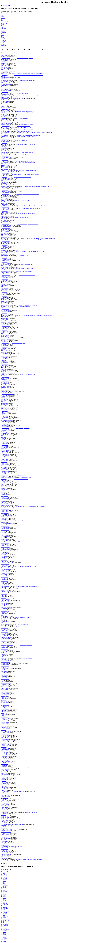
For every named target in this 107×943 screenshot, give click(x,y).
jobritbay (3, 612)
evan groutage (5, 424)
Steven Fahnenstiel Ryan (7, 123)
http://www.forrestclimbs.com (23, 126)
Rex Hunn (3, 828)
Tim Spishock (4, 858)
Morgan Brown (5, 626)
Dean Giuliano (5, 405)
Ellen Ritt (4, 170)
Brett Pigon (4, 494)
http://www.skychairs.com (26, 645)
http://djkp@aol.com (16, 187)
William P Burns (5, 552)
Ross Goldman (5, 418)
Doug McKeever (5, 586)
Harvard (2, 29)
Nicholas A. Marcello (6, 591)
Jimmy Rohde (4, 642)
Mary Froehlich (5, 354)
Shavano (3, 44)
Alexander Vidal (6, 446)
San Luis (5, 913)
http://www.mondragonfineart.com (27, 80)
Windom (5, 928)
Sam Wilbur (4, 369)
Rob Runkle (5, 205)
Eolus (4, 936)
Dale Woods (5, 248)
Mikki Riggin (5, 434)
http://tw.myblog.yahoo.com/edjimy (24, 271)
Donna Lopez (4, 628)
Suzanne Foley (5, 421)
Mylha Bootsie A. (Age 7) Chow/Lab (10, 829)
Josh (2, 534)
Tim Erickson (5, 318)
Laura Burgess (5, 384)
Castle (4, 915)
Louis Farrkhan (5, 156)
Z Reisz (4, 437)
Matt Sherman (5, 60)
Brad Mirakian (4, 846)
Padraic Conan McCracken (8, 394)
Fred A (3, 826)
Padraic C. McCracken (6, 607)
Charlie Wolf (4, 777)
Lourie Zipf (4, 771)
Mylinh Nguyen (5, 548)
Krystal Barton (4, 511)
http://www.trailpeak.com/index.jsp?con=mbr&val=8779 (29, 859)
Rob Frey (3, 514)
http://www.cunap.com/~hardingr (22, 200)
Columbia (5, 903)
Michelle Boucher (6, 417)
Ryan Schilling (5, 131)
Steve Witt (3, 710)
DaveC (3, 153)
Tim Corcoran (4, 802)
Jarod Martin (5, 247)
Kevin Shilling (5, 167)
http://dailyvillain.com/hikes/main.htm (26, 213)
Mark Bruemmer (5, 617)
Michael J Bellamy (6, 165)
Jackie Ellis (4, 624)
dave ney (4, 69)
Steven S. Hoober (5, 787)
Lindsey (2, 36)
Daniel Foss (4, 357)
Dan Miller (4, 344)
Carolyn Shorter (5, 702)
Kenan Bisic (5, 276)
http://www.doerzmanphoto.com (25, 456)
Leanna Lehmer (5, 569)
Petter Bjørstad (5, 96)
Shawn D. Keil (5, 324)
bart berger (4, 67)
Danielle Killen (4, 800)
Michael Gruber (5, 527)
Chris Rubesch (4, 574)
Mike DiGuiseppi (5, 736)
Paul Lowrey (5, 211)
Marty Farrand (5, 191)
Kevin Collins (4, 764)
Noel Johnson (4, 519)
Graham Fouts (4, 647)
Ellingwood (3, 25)
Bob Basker (4, 639)
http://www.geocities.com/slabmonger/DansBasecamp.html (25, 174)
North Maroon (4, 39)
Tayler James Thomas (6, 568)
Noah (3, 217)
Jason (2, 520)
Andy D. (4, 352)
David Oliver (5, 169)
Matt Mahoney (5, 154)
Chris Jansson (4, 649)
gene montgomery (5, 643)
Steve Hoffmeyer (6, 71)
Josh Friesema (5, 162)
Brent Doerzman (5, 456)
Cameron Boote (5, 754)
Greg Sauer (4, 788)
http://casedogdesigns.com (19, 475)
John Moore (4, 706)
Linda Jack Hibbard (6, 819)
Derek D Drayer (5, 611)
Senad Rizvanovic (6, 288)
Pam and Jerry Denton (6, 637)
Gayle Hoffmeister (6, 293)
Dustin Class (5, 366)
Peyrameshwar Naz (5, 578)
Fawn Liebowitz (5, 794)
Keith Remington (6, 371)
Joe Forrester (5, 314)
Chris (3, 215)
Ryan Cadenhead (5, 455)
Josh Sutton (4, 726)
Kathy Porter (4, 673)
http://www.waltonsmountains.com (18, 458)
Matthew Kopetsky (5, 571)
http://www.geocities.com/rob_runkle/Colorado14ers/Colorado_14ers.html (33, 205)
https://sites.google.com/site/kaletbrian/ (25, 111)
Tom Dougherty (5, 748)
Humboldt (3, 31)
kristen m (4, 388)
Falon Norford (4, 821)
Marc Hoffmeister (6, 326)
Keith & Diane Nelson (6, 510)
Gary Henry (4, 416)
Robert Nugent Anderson (7, 645)
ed (2, 86)
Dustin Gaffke (5, 305)
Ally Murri (4, 412)
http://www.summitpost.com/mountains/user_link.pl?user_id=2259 (23, 170)
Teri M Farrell (5, 364)
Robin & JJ (4, 449)
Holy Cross (5, 908)
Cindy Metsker (4, 689)
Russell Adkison (6, 275)
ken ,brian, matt (5, 811)
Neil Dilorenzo (5, 381)
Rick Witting (5, 88)
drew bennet (4, 724)
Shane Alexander (5, 769)
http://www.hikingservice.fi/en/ (20, 541)
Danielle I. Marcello (6, 683)
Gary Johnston (5, 333)
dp (2, 286)
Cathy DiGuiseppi (5, 817)
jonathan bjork (4, 654)
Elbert (4, 873)
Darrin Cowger (4, 545)
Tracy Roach (5, 239)
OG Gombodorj (5, 452)
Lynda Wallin (5, 345)
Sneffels (4, 909)
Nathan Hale (4, 486)
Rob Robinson (5, 398)
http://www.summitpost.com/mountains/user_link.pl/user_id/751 (28, 75)
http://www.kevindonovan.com (26, 124)
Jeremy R (3, 522)
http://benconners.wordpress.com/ (24, 113)
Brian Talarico (4, 630)
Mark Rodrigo (5, 97)
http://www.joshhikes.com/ (11, 534)
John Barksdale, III (6, 171)
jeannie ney (4, 676)
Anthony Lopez (5, 451)
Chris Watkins (4, 841)
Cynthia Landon (5, 666)
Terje (2, 680)
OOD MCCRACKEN (6, 854)
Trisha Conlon (5, 137)
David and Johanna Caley (8, 226)
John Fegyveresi (6, 58)
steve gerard (4, 411)
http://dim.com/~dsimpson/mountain (22, 177)
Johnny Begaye (5, 173)
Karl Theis (4, 145)
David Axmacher (5, 679)
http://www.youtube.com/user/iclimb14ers (26, 130)
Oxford (4, 898)
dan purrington (5, 309)
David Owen (4, 565)
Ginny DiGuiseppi (5, 688)
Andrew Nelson (5, 663)
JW (2, 458)
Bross (2, 20)
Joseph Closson (5, 634)
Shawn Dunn (4, 851)
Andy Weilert (5, 160)
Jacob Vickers (4, 581)
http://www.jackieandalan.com (22, 624)
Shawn (3, 501)
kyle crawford (5, 400)
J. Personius (4, 467)
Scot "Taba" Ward (5, 635)
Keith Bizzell (4, 765)
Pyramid (4, 934)
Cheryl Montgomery (6, 830)
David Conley (4, 544)
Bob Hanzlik (4, 633)
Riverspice (4, 375)
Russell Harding (5, 200)
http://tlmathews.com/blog (26, 127)
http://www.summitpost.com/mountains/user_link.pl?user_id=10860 (27, 73)
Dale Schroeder (5, 509)
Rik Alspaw (4, 488)
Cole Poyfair (5, 395)
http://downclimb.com (23, 290)
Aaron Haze (5, 361)
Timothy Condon (5, 551)
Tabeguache (3, 45)
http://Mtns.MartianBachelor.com (25, 264)
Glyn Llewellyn (5, 229)
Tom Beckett (5, 92)
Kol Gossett (4, 303)
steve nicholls (5, 282)
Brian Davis (4, 468)
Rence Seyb (5, 331)
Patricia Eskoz (5, 82)
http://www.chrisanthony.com (18, 343)
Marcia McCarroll (6, 107)
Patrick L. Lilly (5, 93)
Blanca (2, 19)
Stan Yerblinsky (5, 472)
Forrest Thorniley (6, 126)
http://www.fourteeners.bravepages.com (28, 305)
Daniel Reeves (4, 651)
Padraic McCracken (6, 260)
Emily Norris (4, 539)
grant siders (4, 73)
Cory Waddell (4, 807)
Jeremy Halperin (5, 834)
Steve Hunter (5, 255)
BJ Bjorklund (5, 238)
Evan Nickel (4, 658)
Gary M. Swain (5, 838)
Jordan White (5, 149)
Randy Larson (4, 770)
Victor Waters (4, 583)
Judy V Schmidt (5, 543)
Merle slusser (4, 652)
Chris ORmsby (5, 320)
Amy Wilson (4, 473)
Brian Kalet (4, 111)
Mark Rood (4, 262)
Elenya (3, 284)
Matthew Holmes (5, 599)
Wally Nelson (4, 714)
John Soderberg (5, 207)
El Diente (4, 939)
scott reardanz (5, 103)
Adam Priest (4, 560)
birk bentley (4, 694)
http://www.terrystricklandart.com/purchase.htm (18, 520)
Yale (2, 46)
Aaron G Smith (4, 500)
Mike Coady (5, 99)
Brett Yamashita (5, 428)
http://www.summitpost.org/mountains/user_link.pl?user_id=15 (41, 238)
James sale (3, 715)
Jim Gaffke (4, 327)
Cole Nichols (4, 629)
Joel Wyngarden (5, 198)
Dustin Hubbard (5, 316)
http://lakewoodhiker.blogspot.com (25, 58)
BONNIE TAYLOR (6, 832)
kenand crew (4, 766)
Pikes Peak (3, 40)
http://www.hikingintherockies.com (27, 162)
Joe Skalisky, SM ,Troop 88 (7, 795)
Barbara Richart (5, 735)
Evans (2, 27)
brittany (3, 622)
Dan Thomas (4, 532)
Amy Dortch (5, 55)
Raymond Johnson (6, 290)
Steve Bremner (5, 144)
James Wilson (5, 148)
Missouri (5, 907)
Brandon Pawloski (5, 662)
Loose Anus (4, 757)
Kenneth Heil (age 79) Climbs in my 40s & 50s (13, 98)
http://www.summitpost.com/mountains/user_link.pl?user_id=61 (30, 506)
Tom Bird (4, 230)
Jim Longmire (5, 120)
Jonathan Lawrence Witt (7, 562)
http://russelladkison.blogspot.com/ (13, 13)
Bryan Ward (5, 297)
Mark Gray (4, 237)
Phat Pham (3, 855)
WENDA (3, 646)
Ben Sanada (4, 659)
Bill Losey (3, 490)
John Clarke (5, 438)
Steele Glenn (4, 760)
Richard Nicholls (5, 812)
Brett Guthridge (5, 820)
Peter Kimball (4, 476)
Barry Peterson (4, 603)
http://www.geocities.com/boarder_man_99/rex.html (21, 268)
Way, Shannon (4, 782)
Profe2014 (3, 582)
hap (2, 620)
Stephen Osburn (5, 722)
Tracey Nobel (5, 404)
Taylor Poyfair (5, 433)
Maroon (2, 37)
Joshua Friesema (6, 140)
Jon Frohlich (5, 315)
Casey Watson (4, 475)
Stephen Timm (5, 182)
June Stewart (4, 720)
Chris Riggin (5, 435)
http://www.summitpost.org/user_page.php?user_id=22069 (28, 239)
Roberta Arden (5, 204)
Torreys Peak (6, 875)
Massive (4, 887)
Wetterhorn (5, 916)
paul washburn (4, 460)
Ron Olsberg (5, 439)
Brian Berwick (5, 259)
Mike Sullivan (5, 336)
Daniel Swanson (5, 464)
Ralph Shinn (5, 141)
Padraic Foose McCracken (8, 157)
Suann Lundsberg (5, 796)
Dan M (3, 174)
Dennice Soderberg (6, 225)
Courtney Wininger (5, 836)
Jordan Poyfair (4, 703)
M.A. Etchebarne (6, 212)
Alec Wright (4, 701)
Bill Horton (4, 517)
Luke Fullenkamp (5, 554)
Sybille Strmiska (5, 668)
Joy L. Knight (4, 798)
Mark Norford (4, 813)
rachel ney (3, 598)
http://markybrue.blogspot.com (22, 617)
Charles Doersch (6, 339)
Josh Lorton (4, 269)
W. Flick (4, 220)
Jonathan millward (5, 740)
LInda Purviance (5, 685)
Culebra (4, 941)
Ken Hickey (4, 747)
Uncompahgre (6, 911)
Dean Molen (4, 707)
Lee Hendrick (5, 81)
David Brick (4, 596)
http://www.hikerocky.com (15, 846)
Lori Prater (4, 201)
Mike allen (3, 686)
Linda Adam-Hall (6, 362)
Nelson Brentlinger (6, 84)
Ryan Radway (5, 252)
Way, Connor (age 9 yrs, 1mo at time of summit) (12, 824)
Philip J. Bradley (5, 463)
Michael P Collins (6, 231)
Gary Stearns (5, 102)
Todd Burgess (5, 328)
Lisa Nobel (4, 503)
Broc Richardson (5, 498)
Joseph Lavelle (5, 133)
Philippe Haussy (5, 430)
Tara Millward (4, 839)
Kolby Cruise (4, 785)
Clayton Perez (4, 849)
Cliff (2, 713)
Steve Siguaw (5, 277)
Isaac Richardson (5, 489)
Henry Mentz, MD (6, 267)
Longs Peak (5, 886)
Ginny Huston (4, 656)
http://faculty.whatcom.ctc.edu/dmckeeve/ (27, 586)
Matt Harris (4, 672)
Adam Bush (4, 575)
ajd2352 (4, 390)
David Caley (5, 233)
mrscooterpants (4, 484)
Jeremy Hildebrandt (5, 768)
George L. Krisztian (6, 337)
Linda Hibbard (5, 370)
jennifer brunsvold (5, 497)
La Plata (2, 33)
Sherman (5, 879)
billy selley (3, 711)
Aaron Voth (4, 379)
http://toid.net (17, 289)
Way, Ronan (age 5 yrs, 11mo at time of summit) (12, 791)
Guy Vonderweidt (5, 483)
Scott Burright (4, 775)
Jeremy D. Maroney (6, 744)
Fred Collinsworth (5, 804)
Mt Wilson (4, 938)
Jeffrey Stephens (5, 564)
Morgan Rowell (5, 805)
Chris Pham (4, 809)
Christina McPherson (6, 731)
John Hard (3, 815)
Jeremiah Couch (5, 122)
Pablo (2, 480)
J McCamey (4, 302)
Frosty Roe (4, 462)
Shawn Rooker (5, 235)
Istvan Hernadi (4, 859)
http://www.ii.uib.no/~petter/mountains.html (28, 96)
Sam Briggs (4, 75)
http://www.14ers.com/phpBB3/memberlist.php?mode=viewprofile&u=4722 (34, 132)
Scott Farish (4, 216)
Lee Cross (3, 492)
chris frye (3, 730)
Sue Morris (4, 196)
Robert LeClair (5, 273)
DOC (2, 681)
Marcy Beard (4, 592)
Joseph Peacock (5, 693)
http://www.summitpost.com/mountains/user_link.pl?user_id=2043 (35, 186)
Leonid (3, 537)
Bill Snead (3, 792)
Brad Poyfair (5, 442)
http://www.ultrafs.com (23, 255)
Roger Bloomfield (6, 110)
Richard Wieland (6, 234)
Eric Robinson (5, 311)
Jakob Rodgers (5, 425)
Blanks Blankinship (5, 638)
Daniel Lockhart (5, 505)
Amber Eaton (4, 540)
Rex (3, 268)
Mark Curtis (5, 106)
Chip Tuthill (5, 188)
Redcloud (5, 900)
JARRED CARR (6, 114)
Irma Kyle (3, 743)
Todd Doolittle (4, 609)
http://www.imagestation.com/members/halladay (29, 135)
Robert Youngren (5, 528)
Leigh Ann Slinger (6, 353)
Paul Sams (4, 382)
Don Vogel (3, 558)
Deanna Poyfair (5, 409)
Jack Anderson (4, 690)
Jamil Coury (4, 697)
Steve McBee (5, 441)
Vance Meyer (4, 518)
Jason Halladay (5, 135)
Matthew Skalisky (5, 732)
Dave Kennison (5, 128)
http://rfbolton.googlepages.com (23, 306)
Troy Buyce (4, 281)
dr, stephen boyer (5, 783)
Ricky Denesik (5, 65)
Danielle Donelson (6, 195)
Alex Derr (4, 292)
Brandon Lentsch (5, 723)
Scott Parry (3, 479)
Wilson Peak (5, 926)
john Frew (3, 781)
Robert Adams (4, 843)
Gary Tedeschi (4, 496)
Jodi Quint (3, 842)
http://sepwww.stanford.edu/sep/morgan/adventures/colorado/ (30, 626)
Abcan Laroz (5, 85)
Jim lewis (4, 413)
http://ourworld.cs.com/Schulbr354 (25, 152)
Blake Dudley (4, 577)
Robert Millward (5, 833)
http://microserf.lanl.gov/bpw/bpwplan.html (28, 224)
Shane (3, 164)
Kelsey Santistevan (5, 774)
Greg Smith (4, 245)
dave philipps (5, 181)
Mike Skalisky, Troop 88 (7, 799)
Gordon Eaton (5, 350)
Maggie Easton (4, 513)
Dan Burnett (4, 808)
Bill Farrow (4, 392)
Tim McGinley (5, 341)
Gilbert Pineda (5, 68)
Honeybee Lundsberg (6, 566)
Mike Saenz (4, 594)
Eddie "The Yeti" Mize (7, 90)
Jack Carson (4, 502)
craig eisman (4, 613)
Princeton (3, 41)
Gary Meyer (5, 323)
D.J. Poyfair (4, 109)
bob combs (4, 254)
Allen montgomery (5, 549)
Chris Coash (4, 625)
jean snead (3, 700)
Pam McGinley (4, 561)
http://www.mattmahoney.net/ (23, 154)
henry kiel (4, 258)
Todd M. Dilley (5, 604)
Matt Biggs (4, 481)
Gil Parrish (3, 825)
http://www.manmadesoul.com (21, 479)
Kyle (2, 541)
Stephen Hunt (5, 76)
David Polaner (5, 429)
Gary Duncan (5, 265)
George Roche (5, 377)
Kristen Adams (5, 386)
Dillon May (4, 737)
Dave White (4, 684)
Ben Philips (4, 675)
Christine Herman (5, 739)
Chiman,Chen (5, 271)
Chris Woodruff (5, 415)
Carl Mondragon (6, 80)
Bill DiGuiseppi (5, 526)
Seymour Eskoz (5, 63)
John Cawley (4, 616)
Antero (2, 15)
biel (2, 615)
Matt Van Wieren (6, 179)
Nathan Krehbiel (6, 263)
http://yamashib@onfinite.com (22, 428)
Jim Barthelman (5, 705)
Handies (4, 902)
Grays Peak (3, 28)
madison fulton (5, 387)
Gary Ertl (3, 822)
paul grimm (4, 403)
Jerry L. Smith (5, 378)
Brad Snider (4, 213)
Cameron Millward (5, 860)
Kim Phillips (4, 587)
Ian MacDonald (5, 132)
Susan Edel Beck (5, 459)
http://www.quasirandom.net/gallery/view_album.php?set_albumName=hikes (34, 315)
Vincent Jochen (5, 756)
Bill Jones (3, 856)
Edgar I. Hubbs (5, 373)
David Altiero (5, 367)
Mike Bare (4, 301)
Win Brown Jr (4, 803)
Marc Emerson (5, 356)
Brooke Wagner (5, 466)
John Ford (4, 313)
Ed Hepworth (5, 89)
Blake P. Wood (5, 224)
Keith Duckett (4, 579)
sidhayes (4, 56)
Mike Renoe (4, 741)
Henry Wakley (4, 590)
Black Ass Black (5, 837)
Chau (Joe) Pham (5, 547)
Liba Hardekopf (5, 161)
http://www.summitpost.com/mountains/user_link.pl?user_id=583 (31, 251)
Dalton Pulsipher (5, 621)
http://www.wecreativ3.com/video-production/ (18, 217)
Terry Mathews (5, 127)
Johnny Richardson (5, 728)
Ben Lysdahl (5, 72)
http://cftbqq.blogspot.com (22, 93)
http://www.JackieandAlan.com (27, 374)
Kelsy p (3, 618)
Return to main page (5, 5)
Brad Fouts (4, 330)
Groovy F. (3, 779)
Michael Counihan (5, 601)
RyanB (3, 294)
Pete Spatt (4, 187)
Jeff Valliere (4, 175)
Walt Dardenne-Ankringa (8, 420)
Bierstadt (3, 18)
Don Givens (5, 447)
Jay (2, 531)
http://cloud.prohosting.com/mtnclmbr (26, 144)
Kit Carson (3, 32)
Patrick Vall (4, 347)
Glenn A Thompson (6, 310)
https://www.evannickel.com (25, 658)
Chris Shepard (4, 669)
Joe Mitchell (4, 762)
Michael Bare (5, 319)
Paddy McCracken (5, 600)
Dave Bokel (5, 199)
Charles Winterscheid (6, 477)
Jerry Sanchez (4, 584)
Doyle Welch (4, 773)
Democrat (3, 24)
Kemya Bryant (4, 745)
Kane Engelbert (5, 335)
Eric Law (3, 524)
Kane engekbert (5, 307)
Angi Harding (5, 203)
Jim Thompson (5, 192)
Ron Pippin (4, 147)
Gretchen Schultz (5, 660)
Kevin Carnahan (6, 396)
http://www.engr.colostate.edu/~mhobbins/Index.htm (27, 194)
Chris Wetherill (5, 264)
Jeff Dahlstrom (5, 59)
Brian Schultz (5, 152)
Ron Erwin (4, 79)
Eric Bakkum (4, 752)
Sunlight (4, 930)
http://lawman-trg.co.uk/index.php (30, 812)
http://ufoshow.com (26, 477)
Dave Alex (4, 243)
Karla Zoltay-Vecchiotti (7, 105)
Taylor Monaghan (5, 761)
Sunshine (5, 905)
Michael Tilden (5, 256)
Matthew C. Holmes (6, 469)
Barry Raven (5, 221)
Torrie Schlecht (4, 698)
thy (2, 667)
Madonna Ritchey (5, 718)
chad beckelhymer (5, 515)
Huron (4, 892)
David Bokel (5, 190)
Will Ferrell (4, 751)
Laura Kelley (4, 553)
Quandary (3, 42)
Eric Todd (3, 650)
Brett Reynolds (4, 696)
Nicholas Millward (5, 727)
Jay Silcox (4, 426)
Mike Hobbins (5, 194)
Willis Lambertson (6, 298)
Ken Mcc (3, 605)
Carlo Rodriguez (6, 246)
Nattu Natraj (5, 443)
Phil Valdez (4, 143)
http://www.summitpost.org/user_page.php (24, 161)
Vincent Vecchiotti (6, 115)
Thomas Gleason (6, 332)
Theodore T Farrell (6, 348)
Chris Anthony (5, 343)
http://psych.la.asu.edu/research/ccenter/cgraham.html (28, 208)
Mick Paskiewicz (6, 184)
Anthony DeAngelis (6, 280)
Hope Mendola (4, 671)
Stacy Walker (5, 285)
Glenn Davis (4, 790)
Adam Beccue (5, 272)
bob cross (4, 408)
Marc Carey (4, 119)
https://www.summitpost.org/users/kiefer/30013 (25, 136)
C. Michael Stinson (6, 450)
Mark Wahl (4, 608)
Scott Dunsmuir (5, 471)
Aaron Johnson (5, 186)
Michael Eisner (4, 719)
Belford (2, 16)
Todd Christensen (6, 209)
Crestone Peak (4, 23)
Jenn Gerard (4, 557)
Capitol (4, 933)
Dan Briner (4, 692)
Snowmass (5, 924)
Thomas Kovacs (5, 454)
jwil (2, 493)
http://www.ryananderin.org (21, 118)
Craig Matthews (5, 401)
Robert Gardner (5, 507)
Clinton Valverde (5, 664)
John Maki (4, 177)
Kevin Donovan (5, 124)
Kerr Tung (3, 786)
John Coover (5, 222)
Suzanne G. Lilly (6, 407)
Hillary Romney (5, 749)
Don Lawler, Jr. (5, 242)
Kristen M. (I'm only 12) (7, 391)
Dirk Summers (5, 251)
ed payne (4, 360)
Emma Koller (5, 358)
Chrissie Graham (6, 208)
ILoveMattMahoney (6, 523)
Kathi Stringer (4, 641)
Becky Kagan (4, 632)
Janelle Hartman (5, 530)
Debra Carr (4, 570)
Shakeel (3, 853)
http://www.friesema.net (21, 140)
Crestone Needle (4, 22)
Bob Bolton (4, 306)
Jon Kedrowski (5, 116)
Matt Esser (4, 289)
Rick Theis (4, 218)
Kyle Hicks (4, 709)
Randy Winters (5, 101)
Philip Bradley (4, 677)
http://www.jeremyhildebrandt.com (28, 768)
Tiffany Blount (4, 655)
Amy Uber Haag (5, 816)
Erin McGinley (5, 445)
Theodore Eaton (5, 536)
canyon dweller (4, 506)
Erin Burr (4, 118)
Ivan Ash (3, 595)
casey (3, 349)
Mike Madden (5, 299)
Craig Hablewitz (5, 845)
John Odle (4, 296)
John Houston (4, 758)
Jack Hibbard (5, 340)
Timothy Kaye (5, 139)
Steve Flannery (4, 556)
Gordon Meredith (6, 228)
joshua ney (4, 432)
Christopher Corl (5, 485)
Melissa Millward (5, 778)
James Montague (6, 383)
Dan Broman (4, 535)
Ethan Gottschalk (6, 322)
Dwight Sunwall (6, 250)
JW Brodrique (4, 717)
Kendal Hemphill (5, 847)
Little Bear (5, 937)
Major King (4, 130)
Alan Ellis (4, 374)
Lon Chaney (4, 753)
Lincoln (2, 35)
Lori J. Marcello (5, 588)
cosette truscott (5, 77)
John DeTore (4, 850)
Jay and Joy (4, 399)
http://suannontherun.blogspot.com (28, 566)
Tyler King (4, 158)
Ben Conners (5, 113)
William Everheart (6, 178)
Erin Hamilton (5, 94)
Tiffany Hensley (5, 573)
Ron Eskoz (4, 62)
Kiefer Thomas (5, 136)
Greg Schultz (5, 279)
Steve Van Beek (5, 241)
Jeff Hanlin (4, 183)
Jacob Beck (4, 150)
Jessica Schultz (4, 734)
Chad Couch (5, 422)
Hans (3, 166)
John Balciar (5, 64)
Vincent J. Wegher (6, 365)
